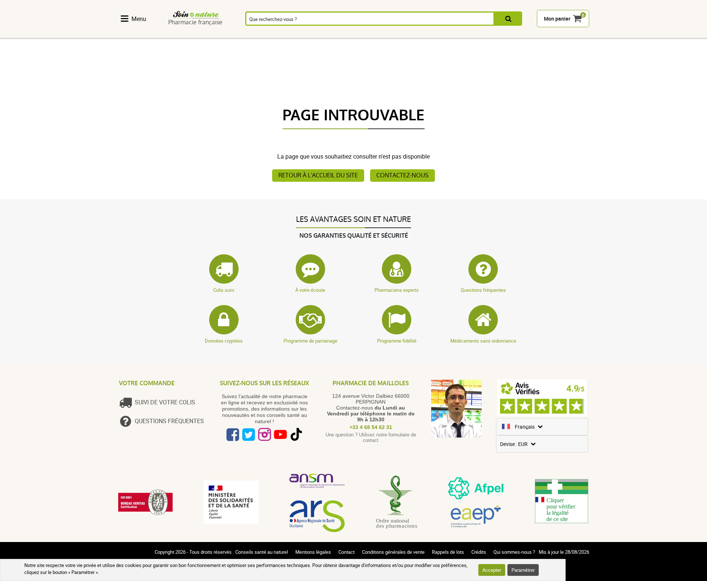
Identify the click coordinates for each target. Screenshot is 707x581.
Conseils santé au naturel (261, 552)
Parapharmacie (341, 34)
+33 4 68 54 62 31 (370, 427)
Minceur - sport (419, 34)
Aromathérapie (257, 34)
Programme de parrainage (310, 340)
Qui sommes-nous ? (514, 552)
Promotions (570, 34)
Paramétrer (523, 570)
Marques (532, 34)
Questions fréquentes (483, 290)
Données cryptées (224, 340)
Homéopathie (216, 34)
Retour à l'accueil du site (318, 175)
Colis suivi (223, 290)
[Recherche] (508, 19)
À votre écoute (310, 290)
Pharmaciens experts (396, 290)
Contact (346, 552)
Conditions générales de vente (393, 552)
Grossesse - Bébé (457, 34)
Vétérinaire (495, 34)
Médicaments (299, 34)
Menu (138, 19)
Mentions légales (313, 552)
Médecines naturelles (177, 34)
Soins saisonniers (381, 34)
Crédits (478, 552)
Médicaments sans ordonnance (483, 340)
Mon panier (557, 18)
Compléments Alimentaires (138, 34)
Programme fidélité (396, 340)
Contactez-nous (402, 175)
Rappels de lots (448, 552)
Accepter (491, 570)
